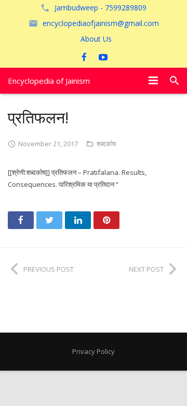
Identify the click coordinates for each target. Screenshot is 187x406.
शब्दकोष (106, 143)
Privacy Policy (93, 351)
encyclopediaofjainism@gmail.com (101, 23)
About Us (96, 39)
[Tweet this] (49, 220)
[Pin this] (106, 220)
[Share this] (21, 220)
